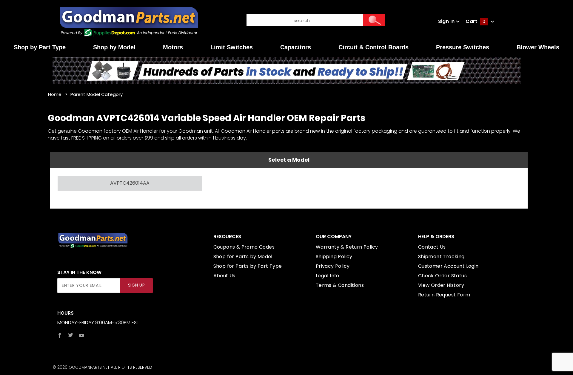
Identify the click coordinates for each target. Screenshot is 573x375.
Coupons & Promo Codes (244, 247)
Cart (475, 21)
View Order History (441, 285)
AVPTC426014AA (130, 183)
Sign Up (136, 285)
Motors (173, 47)
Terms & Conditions (340, 285)
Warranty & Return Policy (347, 247)
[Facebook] (59, 335)
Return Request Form (444, 294)
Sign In (447, 21)
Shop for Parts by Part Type (247, 266)
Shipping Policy (334, 256)
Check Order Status (442, 275)
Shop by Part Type (40, 47)
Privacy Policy (333, 266)
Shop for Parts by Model (242, 256)
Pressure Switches (462, 47)
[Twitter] (70, 335)
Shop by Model (114, 47)
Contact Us (432, 247)
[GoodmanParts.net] (129, 21)
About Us (224, 275)
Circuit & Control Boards (373, 47)
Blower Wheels (538, 47)
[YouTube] (81, 335)
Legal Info (327, 275)
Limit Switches (231, 47)
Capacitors (295, 47)
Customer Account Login (448, 266)
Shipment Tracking (441, 256)
